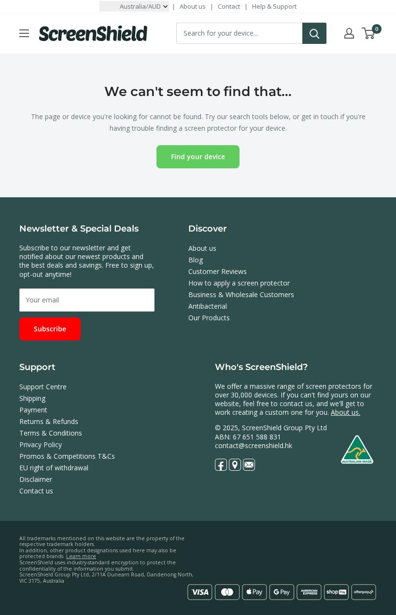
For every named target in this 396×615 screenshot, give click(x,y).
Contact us (36, 490)
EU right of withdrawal (53, 467)
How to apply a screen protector (239, 282)
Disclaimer (35, 479)
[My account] (349, 33)
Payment (33, 409)
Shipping (32, 398)
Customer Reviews (217, 271)
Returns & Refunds (48, 421)
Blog (195, 259)
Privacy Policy (40, 444)
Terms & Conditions (50, 432)
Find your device (198, 156)
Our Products (209, 317)
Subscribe (50, 328)
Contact (229, 6)
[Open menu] (24, 33)
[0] (369, 33)
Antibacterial (207, 306)
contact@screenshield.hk (253, 445)
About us (193, 6)
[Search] (314, 33)
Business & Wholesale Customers (241, 294)
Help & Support (274, 6)
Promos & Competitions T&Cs (67, 456)
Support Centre (43, 386)
